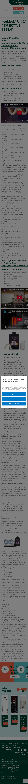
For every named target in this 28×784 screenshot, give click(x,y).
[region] (14, 392)
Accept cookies (14, 394)
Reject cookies (14, 398)
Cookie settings (14, 403)
